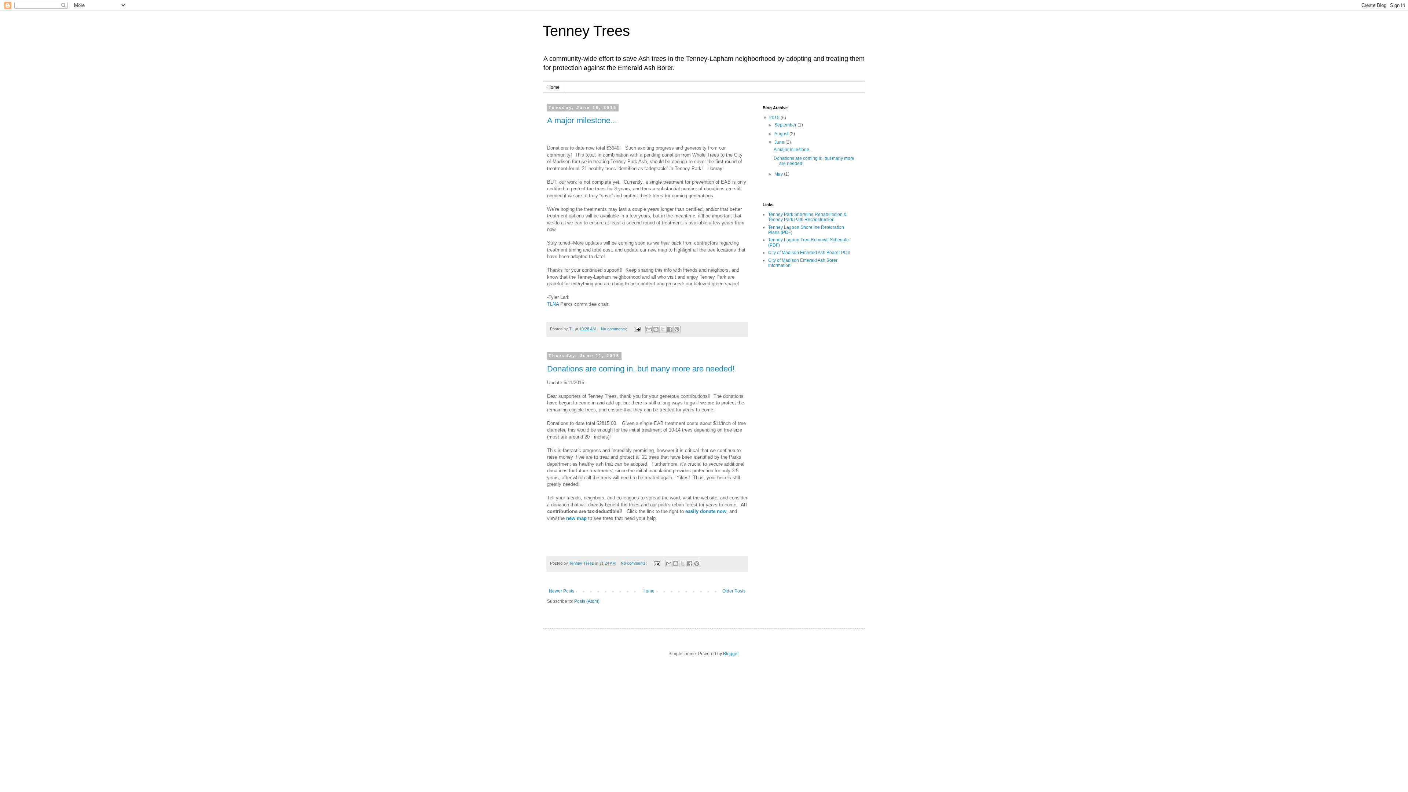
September (786, 125)
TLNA (553, 304)
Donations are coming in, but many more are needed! (640, 368)
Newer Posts (561, 591)
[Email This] (649, 329)
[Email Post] (637, 329)
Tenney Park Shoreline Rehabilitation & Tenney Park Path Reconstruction (807, 217)
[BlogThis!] (656, 329)
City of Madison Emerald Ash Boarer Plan (809, 252)
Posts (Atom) (587, 601)
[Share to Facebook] (670, 329)
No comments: (614, 329)
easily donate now (705, 511)
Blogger (730, 653)
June (779, 142)
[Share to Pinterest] (677, 329)
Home (553, 87)
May (779, 174)
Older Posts (733, 591)
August (781, 133)
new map (576, 518)
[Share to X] (663, 329)
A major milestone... (582, 120)
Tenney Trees (586, 31)
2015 (775, 117)
